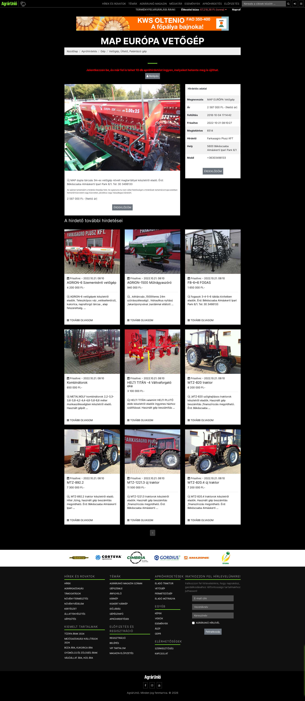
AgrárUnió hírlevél (208, 622)
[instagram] (152, 685)
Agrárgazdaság (74, 588)
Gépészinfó (116, 613)
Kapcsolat (161, 653)
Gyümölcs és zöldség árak (81, 652)
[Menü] (301, 4)
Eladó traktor (164, 583)
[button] (22, 4)
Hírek (67, 583)
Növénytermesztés (76, 598)
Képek (158, 613)
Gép (103, 51)
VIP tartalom (117, 648)
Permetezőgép (163, 593)
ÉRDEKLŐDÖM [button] (122, 207)
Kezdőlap (72, 51)
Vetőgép (160, 588)
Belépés (153, 76)
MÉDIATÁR (175, 3)
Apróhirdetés (89, 51)
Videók (159, 618)
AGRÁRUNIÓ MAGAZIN (153, 3)
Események (161, 623)
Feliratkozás (213, 631)
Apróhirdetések (119, 619)
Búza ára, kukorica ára (78, 647)
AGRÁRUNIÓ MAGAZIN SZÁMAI (126, 583)
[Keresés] (288, 4)
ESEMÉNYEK (192, 3)
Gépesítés (70, 619)
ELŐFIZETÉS (231, 3)
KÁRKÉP (114, 598)
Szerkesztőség (164, 648)
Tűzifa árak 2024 (74, 633)
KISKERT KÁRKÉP (119, 603)
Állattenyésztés (74, 613)
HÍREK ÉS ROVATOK (114, 3)
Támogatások (72, 593)
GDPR (158, 633)
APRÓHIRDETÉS (212, 3)
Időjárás (115, 608)
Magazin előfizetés (121, 653)
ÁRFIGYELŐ (116, 593)
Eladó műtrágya (165, 598)
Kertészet (70, 608)
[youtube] (159, 685)
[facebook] (145, 685)
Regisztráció (118, 638)
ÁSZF (157, 628)
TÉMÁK (132, 3)
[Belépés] (294, 4)
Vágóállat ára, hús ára (78, 657)
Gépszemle (116, 588)
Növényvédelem (74, 603)
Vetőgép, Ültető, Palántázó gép (128, 51)
